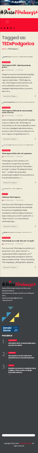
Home (4, 49)
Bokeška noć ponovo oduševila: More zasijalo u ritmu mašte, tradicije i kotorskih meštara (22, 370)
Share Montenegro (25, 443)
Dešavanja (6, 62)
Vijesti (5, 194)
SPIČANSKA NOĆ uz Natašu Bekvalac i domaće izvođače (22, 344)
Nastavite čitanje (9, 96)
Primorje (12, 352)
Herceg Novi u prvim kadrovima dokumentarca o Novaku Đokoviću (21, 357)
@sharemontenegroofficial (10, 435)
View (17, 57)
